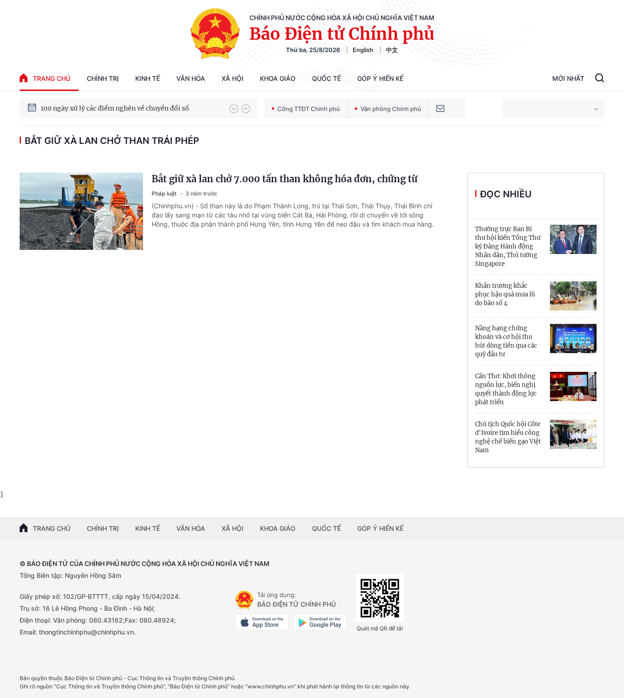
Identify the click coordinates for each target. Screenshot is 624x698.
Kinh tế (147, 78)
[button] (233, 108)
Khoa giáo (278, 78)
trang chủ (51, 78)
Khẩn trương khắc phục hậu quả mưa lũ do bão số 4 (505, 294)
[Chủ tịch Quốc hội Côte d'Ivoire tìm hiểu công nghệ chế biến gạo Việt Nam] (573, 434)
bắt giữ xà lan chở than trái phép (112, 140)
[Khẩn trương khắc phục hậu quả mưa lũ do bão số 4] (573, 296)
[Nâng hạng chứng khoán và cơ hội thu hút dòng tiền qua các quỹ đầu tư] (573, 338)
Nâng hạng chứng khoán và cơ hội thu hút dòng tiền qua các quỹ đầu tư (506, 341)
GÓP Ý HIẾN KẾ (380, 528)
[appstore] (262, 622)
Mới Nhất (568, 78)
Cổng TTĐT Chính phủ (308, 108)
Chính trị (103, 78)
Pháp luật (165, 193)
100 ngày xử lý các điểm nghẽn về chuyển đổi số (115, 108)
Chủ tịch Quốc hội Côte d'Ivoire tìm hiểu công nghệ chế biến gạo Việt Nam (508, 437)
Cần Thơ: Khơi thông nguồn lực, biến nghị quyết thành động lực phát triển (506, 389)
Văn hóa (190, 78)
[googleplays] (320, 622)
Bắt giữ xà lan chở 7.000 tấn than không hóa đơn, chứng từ (285, 179)
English (363, 49)
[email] (440, 108)
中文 (392, 49)
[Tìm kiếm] (599, 79)
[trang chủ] (244, 600)
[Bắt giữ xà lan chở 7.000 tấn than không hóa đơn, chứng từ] (81, 211)
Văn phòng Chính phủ (390, 108)
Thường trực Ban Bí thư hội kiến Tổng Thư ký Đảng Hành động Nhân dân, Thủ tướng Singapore (507, 246)
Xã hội (232, 78)
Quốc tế (326, 78)
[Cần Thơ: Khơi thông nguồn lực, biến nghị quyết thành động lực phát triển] (573, 386)
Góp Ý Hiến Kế (380, 78)
